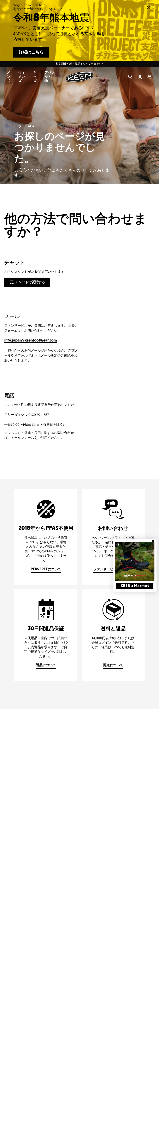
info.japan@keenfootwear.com (30, 340)
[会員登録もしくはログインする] (140, 77)
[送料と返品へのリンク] (113, 635)
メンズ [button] (8, 77)
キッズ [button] (34, 77)
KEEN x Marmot (135, 586)
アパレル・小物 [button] (49, 77)
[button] (149, 77)
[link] (134, 561)
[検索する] (130, 77)
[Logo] (79, 77)
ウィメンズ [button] (21, 77)
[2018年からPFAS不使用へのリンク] (45, 537)
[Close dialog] (153, 541)
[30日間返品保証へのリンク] (45, 635)
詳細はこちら (31, 52)
